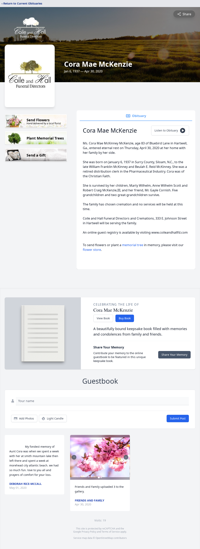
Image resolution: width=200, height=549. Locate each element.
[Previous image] (74, 457)
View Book (103, 318)
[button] (100, 457)
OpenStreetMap (104, 538)
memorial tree (132, 245)
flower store (92, 250)
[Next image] (126, 457)
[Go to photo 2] (101, 477)
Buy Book (125, 318)
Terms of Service (111, 531)
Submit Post (178, 418)
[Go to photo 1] (99, 477)
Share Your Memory (174, 354)
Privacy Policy (89, 531)
